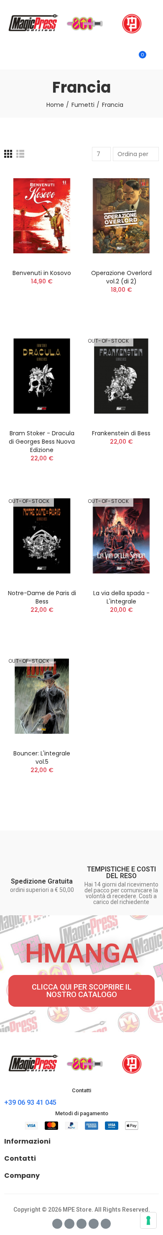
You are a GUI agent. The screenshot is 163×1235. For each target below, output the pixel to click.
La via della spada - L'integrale (121, 597)
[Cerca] (124, 58)
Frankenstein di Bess (121, 433)
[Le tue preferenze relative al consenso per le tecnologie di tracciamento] (148, 1220)
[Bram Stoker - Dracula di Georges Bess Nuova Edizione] (41, 375)
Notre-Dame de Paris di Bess (42, 597)
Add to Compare (58, 184)
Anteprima (58, 217)
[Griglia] (8, 154)
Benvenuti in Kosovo (42, 273)
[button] (81, 991)
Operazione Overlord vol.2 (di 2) (121, 277)
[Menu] (8, 58)
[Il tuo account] (154, 58)
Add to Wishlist (58, 200)
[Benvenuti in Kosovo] (41, 216)
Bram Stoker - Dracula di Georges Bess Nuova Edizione (42, 441)
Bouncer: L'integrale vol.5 (41, 757)
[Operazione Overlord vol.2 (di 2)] (121, 216)
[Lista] (20, 154)
